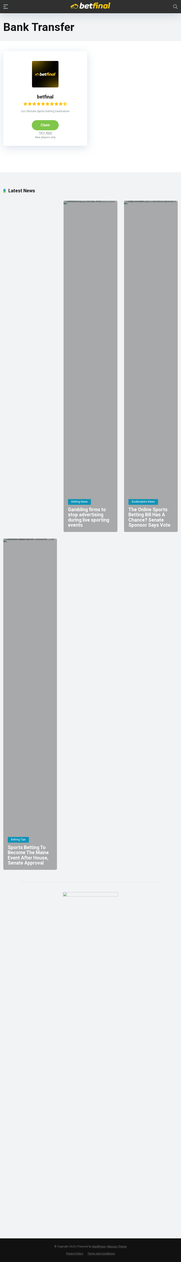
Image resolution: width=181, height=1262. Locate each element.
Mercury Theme (117, 1246)
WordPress (99, 1246)
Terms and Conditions (101, 1253)
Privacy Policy (74, 1253)
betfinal (45, 97)
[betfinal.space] (90, 6)
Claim (45, 125)
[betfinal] (45, 86)
